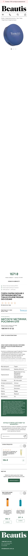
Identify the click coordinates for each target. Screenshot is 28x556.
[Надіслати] (24, 436)
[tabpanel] (13, 35)
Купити (8, 522)
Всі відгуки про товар (6, 305)
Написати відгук (13, 480)
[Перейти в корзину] (25, 14)
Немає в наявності (14, 281)
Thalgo (16, 391)
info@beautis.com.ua (7, 548)
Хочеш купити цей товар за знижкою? (14, 423)
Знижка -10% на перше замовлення (15, 1)
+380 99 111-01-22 (7, 329)
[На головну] (14, 11)
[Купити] (23, 460)
